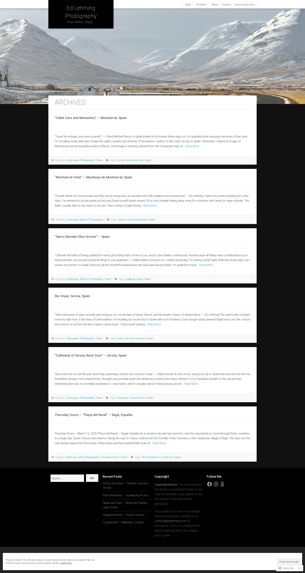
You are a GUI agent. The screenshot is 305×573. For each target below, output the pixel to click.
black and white (75, 457)
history (142, 397)
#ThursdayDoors (151, 457)
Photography (87, 160)
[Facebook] (209, 484)
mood (130, 219)
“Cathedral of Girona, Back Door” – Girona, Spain (91, 355)
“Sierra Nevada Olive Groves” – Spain (82, 237)
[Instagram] (216, 484)
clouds (121, 160)
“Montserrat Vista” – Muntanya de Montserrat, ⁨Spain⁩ (93, 177)
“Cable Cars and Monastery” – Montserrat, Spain (91, 118)
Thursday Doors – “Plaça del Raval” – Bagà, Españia (93, 415)
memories (140, 338)
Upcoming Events (245, 4)
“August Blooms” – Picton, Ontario (123, 515)
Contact (226, 4)
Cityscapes (72, 338)
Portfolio (201, 4)
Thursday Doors (110, 457)
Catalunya (122, 397)
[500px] (222, 484)
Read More (192, 146)
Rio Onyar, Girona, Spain (72, 296)
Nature (83, 219)
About (215, 4)
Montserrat (132, 160)
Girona (129, 338)
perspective (141, 219)
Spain (148, 160)
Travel (99, 160)
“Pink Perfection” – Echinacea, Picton (125, 495)
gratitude (130, 279)
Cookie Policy (66, 563)
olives (139, 279)
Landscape (72, 160)
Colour (120, 338)
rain (141, 160)
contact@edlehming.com (170, 521)
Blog (188, 4)
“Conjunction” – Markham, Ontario (123, 522)
